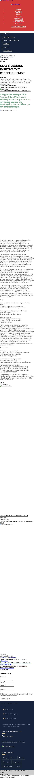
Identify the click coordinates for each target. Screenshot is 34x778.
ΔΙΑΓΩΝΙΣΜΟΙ (7, 51)
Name (2, 682)
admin (4, 77)
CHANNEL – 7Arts (9, 37)
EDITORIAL (18, 11)
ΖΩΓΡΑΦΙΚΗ (19, 20)
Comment (3, 677)
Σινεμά (13, 758)
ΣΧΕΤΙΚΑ (6, 33)
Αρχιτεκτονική (7, 766)
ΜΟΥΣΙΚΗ (19, 16)
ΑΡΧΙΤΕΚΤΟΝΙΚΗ (18, 21)
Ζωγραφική (17, 762)
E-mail (2, 685)
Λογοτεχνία (6, 762)
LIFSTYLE (6, 44)
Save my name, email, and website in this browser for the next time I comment (16, 695)
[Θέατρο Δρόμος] (8, 747)
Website (2, 689)
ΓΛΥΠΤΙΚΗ (18, 23)
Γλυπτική (17, 766)
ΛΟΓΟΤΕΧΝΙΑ (18, 18)
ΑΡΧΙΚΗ (18, 9)
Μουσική (21, 758)
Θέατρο (5, 758)
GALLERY (6, 47)
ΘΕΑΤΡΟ (19, 13)
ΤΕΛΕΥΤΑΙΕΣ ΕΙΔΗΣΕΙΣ (11, 40)
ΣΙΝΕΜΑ (18, 15)
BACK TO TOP (4, 774)
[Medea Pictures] (7, 736)
